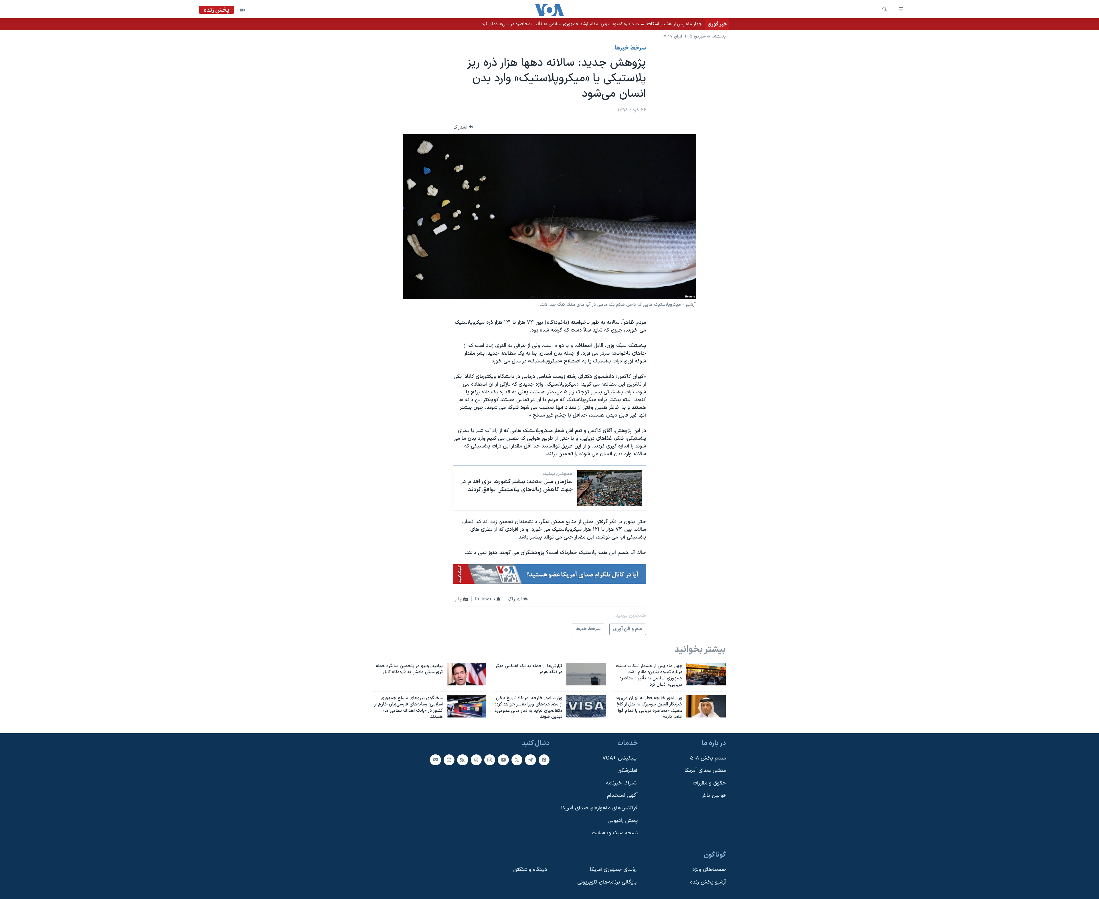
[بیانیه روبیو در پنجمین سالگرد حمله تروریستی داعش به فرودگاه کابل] (466, 674)
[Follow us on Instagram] (489, 759)
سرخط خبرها (630, 48)
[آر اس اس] (462, 759)
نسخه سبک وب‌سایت (615, 833)
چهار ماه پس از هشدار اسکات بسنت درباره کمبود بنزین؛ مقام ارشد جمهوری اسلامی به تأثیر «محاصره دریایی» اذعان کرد (592, 24)
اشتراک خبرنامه (622, 783)
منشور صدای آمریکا (705, 770)
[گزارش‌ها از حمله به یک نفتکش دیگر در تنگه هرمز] (586, 674)
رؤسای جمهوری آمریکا (613, 870)
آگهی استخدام (622, 796)
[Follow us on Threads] (476, 759)
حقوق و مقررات (709, 783)
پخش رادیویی (623, 821)
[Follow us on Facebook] (544, 759)
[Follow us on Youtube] (503, 759)
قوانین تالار (714, 796)
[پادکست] (449, 759)
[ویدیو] (242, 10)
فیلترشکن (627, 770)
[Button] (463, 127)
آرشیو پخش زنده (708, 882)
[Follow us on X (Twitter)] (516, 759)
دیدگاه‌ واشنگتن (530, 870)
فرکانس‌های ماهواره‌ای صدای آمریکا (599, 808)
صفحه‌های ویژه (709, 870)
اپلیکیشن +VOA (620, 758)
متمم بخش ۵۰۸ (708, 758)
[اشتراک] (435, 759)
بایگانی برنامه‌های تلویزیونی (607, 882)
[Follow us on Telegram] (530, 759)
